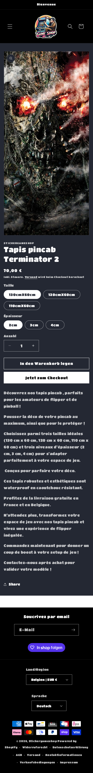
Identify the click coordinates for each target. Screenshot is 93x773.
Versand (31, 276)
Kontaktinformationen (63, 754)
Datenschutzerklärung (70, 747)
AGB (19, 754)
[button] (9, 26)
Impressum (69, 762)
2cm (13, 325)
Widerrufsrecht (35, 747)
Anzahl (10, 336)
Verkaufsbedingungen (37, 762)
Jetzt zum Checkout (46, 378)
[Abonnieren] (73, 630)
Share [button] (14, 584)
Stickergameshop (43, 741)
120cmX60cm (61, 294)
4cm (55, 325)
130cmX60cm (22, 294)
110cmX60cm (22, 306)
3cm (34, 325)
